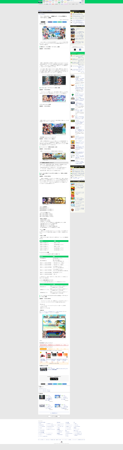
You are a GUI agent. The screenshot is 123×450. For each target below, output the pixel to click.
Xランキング (74, 52)
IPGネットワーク (76, 430)
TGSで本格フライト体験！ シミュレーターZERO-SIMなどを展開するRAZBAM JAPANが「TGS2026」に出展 (79, 163)
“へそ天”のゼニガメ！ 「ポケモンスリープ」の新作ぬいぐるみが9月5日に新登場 (79, 122)
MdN (66, 430)
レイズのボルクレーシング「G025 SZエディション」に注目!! (79, 29)
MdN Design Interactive (69, 433)
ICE (74, 422)
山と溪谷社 (58, 429)
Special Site (75, 26)
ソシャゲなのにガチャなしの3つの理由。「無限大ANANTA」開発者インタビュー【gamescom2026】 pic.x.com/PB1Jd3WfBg (78, 70)
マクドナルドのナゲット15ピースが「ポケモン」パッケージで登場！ (79, 193)
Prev (41, 357)
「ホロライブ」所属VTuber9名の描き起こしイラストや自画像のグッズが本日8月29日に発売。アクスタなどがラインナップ (78, 23)
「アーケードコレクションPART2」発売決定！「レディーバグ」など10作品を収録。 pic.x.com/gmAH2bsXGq (78, 67)
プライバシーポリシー (65, 439)
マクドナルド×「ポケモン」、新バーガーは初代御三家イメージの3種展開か (79, 199)
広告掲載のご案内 (52, 439)
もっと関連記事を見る (53, 413)
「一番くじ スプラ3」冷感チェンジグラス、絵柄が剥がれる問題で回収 (79, 156)
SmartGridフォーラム (50, 423)
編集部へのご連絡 (58, 439)
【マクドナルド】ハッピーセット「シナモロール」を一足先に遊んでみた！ (79, 205)
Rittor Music (58, 422)
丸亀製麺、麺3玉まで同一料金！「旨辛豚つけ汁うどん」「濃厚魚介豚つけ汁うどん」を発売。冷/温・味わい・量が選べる (78, 172)
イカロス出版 (67, 422)
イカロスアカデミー (68, 429)
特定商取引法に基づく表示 (81, 439)
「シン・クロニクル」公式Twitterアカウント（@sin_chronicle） (52, 311)
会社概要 (70, 439)
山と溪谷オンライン (60, 430)
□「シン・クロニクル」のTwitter (44, 391)
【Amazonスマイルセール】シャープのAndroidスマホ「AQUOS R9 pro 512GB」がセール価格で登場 (78, 17)
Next (67, 357)
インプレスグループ (74, 439)
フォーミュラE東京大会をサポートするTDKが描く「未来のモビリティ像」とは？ (79, 32)
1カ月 (83, 12)
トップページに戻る (54, 416)
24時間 (76, 12)
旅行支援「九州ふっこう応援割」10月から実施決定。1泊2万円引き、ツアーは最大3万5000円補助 (78, 174)
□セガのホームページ (42, 388)
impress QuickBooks (77, 426)
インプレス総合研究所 (42, 426)
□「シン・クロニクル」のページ (44, 389)
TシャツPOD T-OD (60, 426)
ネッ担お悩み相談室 (41, 430)
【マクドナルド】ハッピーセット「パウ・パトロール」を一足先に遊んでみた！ (79, 202)
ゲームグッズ (58, 344)
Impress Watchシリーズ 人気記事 (78, 166)
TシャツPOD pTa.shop (78, 431)
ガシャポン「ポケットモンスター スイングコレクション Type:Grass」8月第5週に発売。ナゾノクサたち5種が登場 (79, 96)
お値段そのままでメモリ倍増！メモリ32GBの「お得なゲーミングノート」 (79, 42)
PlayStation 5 (50, 344)
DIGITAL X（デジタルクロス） (51, 429)
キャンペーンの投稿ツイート (46, 312)
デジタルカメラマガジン (42, 433)
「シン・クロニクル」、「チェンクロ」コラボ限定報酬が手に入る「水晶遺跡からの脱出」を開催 (49, 398)
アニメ (65, 344)
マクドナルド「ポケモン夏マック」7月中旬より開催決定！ (79, 187)
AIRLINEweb (68, 423)
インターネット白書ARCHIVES (43, 436)
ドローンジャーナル (41, 429)
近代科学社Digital (60, 434)
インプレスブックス (50, 433)
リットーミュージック (61, 423)
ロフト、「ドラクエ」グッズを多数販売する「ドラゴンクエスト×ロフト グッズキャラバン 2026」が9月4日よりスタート (78, 19)
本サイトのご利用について (41, 439)
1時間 (72, 12)
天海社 (75, 423)
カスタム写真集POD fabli (78, 433)
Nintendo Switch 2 (43, 344)
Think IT (40, 423)
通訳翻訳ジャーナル (68, 426)
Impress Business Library (50, 426)
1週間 (79, 12)
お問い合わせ (47, 439)
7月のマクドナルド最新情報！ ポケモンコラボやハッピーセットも (79, 181)
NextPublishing (49, 434)
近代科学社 (58, 433)
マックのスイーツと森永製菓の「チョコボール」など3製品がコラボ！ (79, 209)
